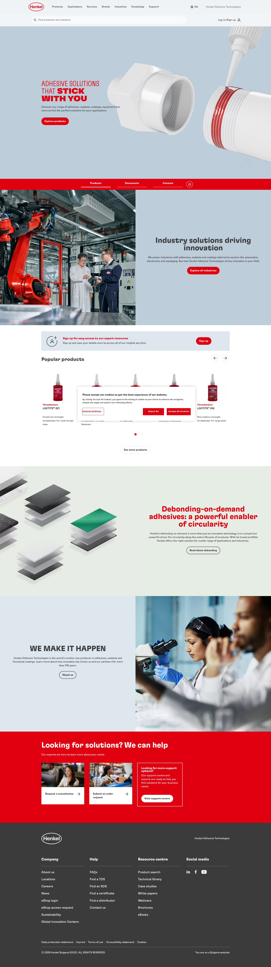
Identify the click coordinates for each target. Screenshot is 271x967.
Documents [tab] (132, 183)
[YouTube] (204, 872)
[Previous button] (213, 358)
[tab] (135, 434)
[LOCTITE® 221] (58, 400)
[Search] (35, 20)
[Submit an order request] (110, 783)
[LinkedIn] (188, 872)
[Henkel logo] (37, 7)
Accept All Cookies (178, 411)
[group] (135, 108)
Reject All (153, 411)
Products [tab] (95, 183)
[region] (136, 404)
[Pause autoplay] (189, 184)
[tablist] (132, 184)
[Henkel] (51, 838)
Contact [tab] (168, 183)
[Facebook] (196, 872)
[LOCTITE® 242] (213, 400)
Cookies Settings (91, 411)
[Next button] (223, 358)
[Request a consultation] (62, 783)
